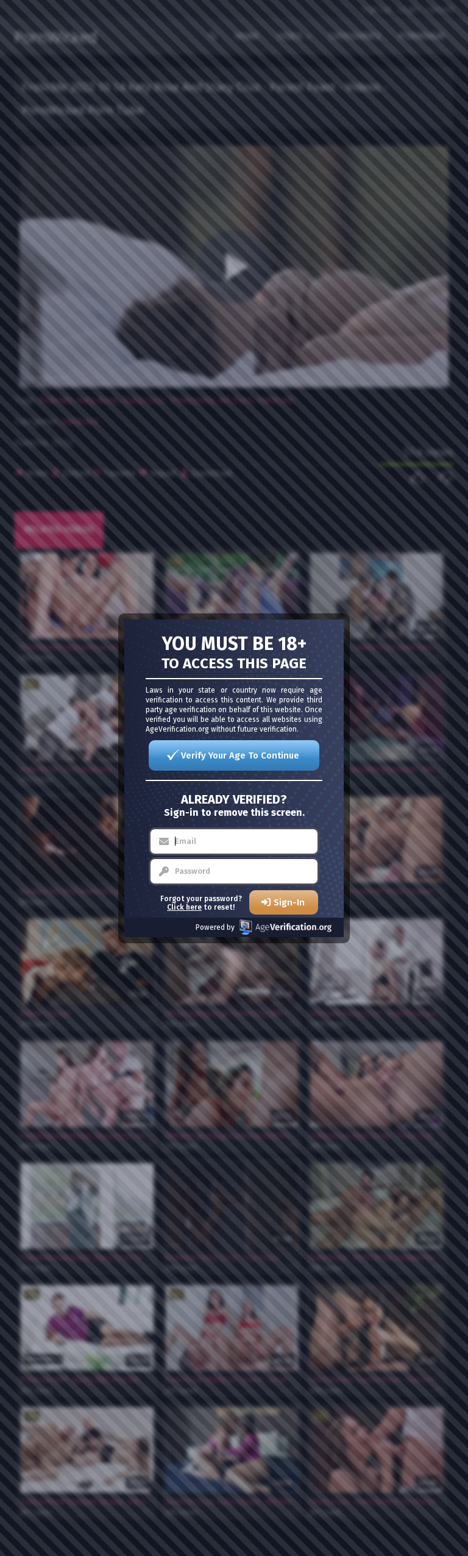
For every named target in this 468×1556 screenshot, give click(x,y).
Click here (184, 907)
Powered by (215, 927)
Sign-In (289, 902)
